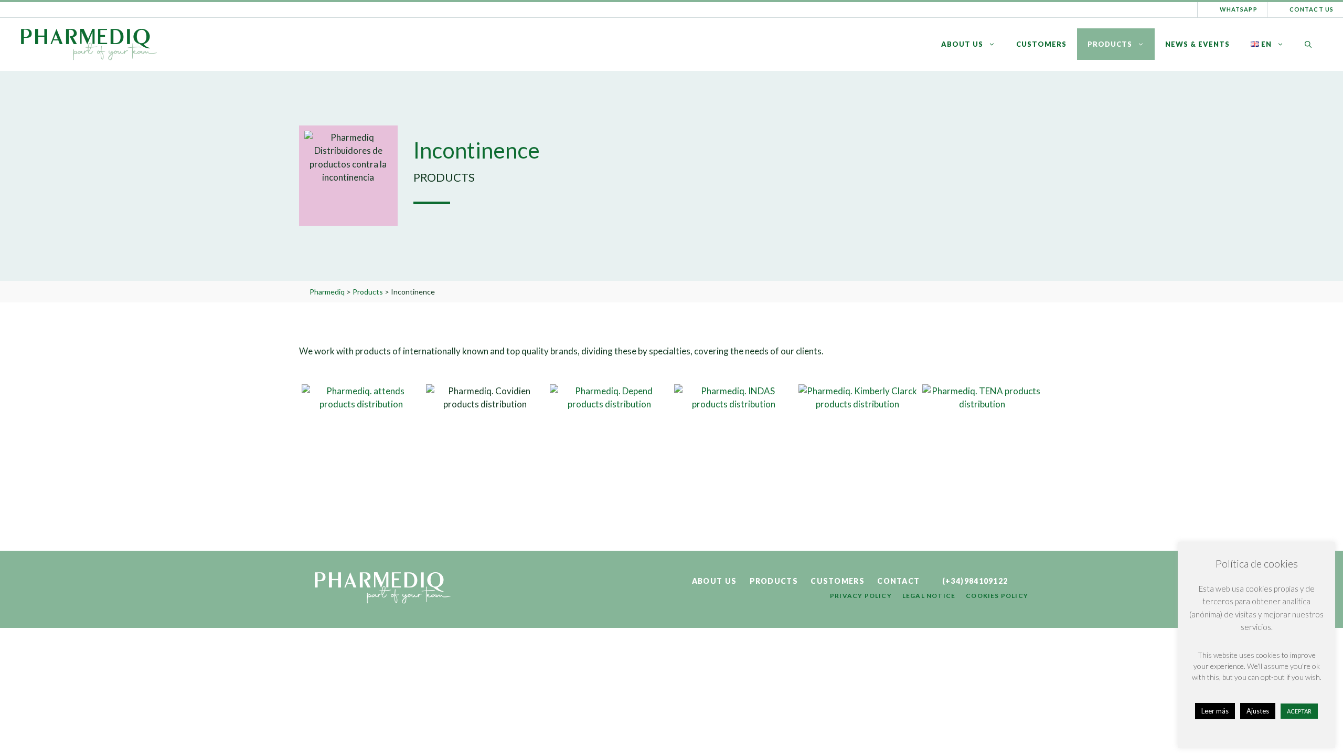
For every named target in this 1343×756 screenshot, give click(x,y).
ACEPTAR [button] (1299, 711)
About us (962, 44)
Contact (898, 580)
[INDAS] (733, 443)
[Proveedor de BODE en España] (609, 443)
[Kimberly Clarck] (858, 443)
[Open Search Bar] (1308, 44)
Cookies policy (997, 596)
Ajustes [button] (1257, 711)
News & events (1197, 44)
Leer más (1215, 711)
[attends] (361, 443)
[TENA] (981, 443)
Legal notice (928, 596)
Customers (1041, 44)
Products (1110, 44)
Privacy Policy (861, 596)
